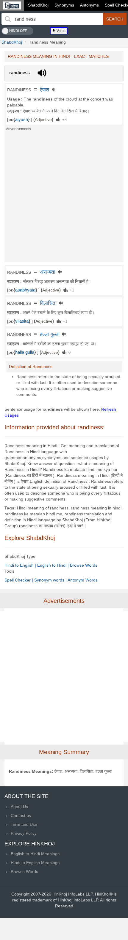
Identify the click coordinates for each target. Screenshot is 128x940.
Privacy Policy (24, 833)
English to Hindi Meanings (35, 853)
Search (114, 19)
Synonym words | (51, 580)
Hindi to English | (20, 565)
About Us (19, 806)
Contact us (21, 815)
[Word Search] (8, 19)
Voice (60, 31)
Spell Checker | (19, 580)
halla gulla (24, 352)
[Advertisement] (64, 198)
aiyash (21, 119)
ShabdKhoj (38, 5)
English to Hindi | (53, 565)
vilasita (22, 321)
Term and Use (24, 824)
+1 (71, 290)
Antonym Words (83, 580)
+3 (63, 119)
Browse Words (83, 565)
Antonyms (89, 5)
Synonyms (64, 5)
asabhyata (25, 290)
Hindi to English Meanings (35, 862)
